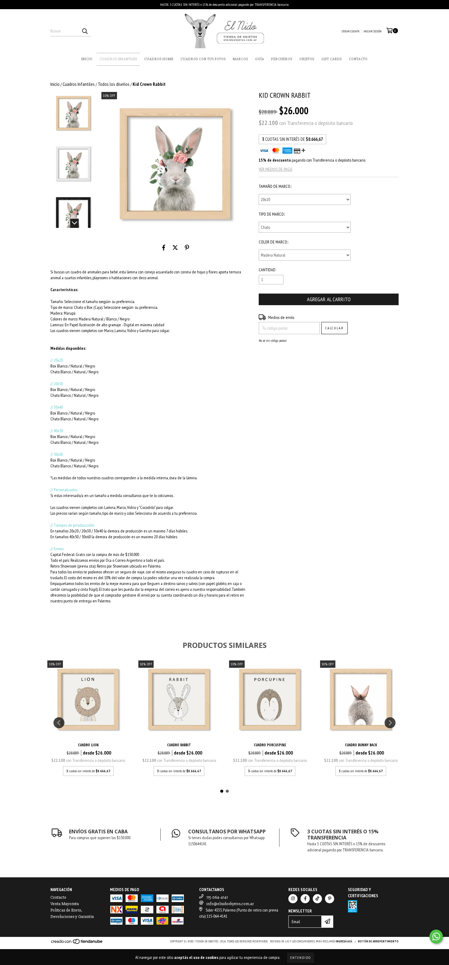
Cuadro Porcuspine (270, 745)
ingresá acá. (344, 941)
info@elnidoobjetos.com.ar (230, 903)
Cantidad (267, 269)
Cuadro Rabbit (179, 745)
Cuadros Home (158, 59)
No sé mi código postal (273, 340)
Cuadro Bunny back (361, 745)
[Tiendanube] (77, 943)
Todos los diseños (114, 84)
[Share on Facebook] (163, 248)
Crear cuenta (351, 31)
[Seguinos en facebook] (305, 898)
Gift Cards (331, 59)
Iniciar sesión (372, 31)
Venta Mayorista (64, 903)
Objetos (306, 59)
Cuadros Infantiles (118, 59)
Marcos (240, 59)
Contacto (358, 59)
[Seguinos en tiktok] (317, 898)
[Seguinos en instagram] (293, 898)
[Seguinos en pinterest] (329, 898)
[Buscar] (84, 30)
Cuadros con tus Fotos (203, 59)
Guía (259, 59)
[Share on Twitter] (175, 248)
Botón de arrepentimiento (378, 941)
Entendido (300, 957)
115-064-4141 (217, 897)
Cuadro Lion (88, 745)
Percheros (281, 59)
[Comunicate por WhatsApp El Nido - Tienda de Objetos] (436, 937)
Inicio (87, 59)
